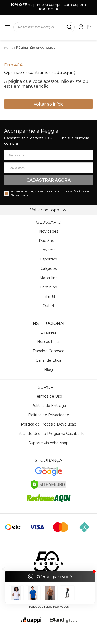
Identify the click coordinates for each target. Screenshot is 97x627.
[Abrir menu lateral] (7, 27)
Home (8, 47)
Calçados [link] (49, 268)
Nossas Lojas (48, 341)
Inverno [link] (49, 250)
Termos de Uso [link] (48, 396)
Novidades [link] (48, 231)
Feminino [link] (48, 287)
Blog (48, 369)
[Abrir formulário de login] (81, 27)
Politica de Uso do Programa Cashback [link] (48, 433)
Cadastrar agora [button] (48, 180)
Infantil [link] (48, 296)
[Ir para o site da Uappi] (31, 620)
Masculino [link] (49, 277)
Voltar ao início (49, 104)
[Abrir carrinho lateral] (90, 27)
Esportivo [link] (48, 259)
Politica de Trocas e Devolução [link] (48, 424)
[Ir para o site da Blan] (63, 620)
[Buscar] (69, 27)
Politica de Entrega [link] (48, 405)
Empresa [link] (48, 332)
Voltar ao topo (44, 209)
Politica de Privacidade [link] (48, 415)
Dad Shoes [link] (48, 240)
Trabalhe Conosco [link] (48, 351)
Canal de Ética (48, 360)
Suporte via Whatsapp (48, 443)
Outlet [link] (48, 305)
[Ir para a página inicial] (48, 562)
